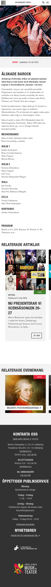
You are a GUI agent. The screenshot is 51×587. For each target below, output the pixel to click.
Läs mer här (25, 475)
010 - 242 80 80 (29, 454)
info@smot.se (26, 451)
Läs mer (36, 335)
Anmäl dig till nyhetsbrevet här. (25, 535)
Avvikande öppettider (25, 524)
